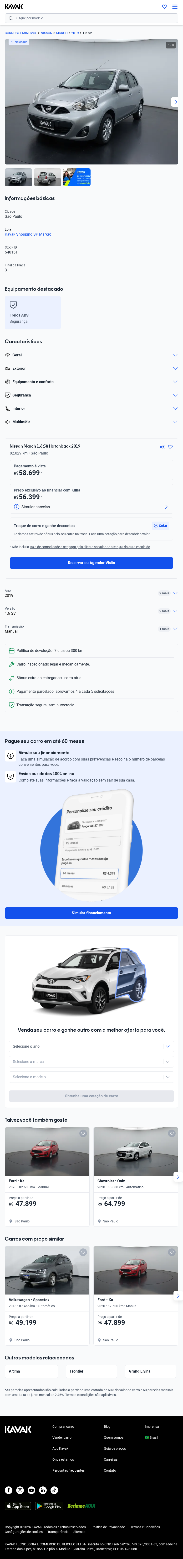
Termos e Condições (145, 1527)
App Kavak (60, 1448)
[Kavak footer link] (18, 1449)
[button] (160, 526)
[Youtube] (31, 1490)
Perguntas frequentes (68, 1470)
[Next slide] (176, 102)
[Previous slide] (7, 102)
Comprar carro (63, 1426)
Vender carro (61, 1437)
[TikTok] (54, 1490)
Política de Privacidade (109, 1527)
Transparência (58, 1532)
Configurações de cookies (24, 1532)
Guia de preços (115, 1448)
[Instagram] (20, 1490)
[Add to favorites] (83, 1133)
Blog (107, 1426)
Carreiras (110, 1459)
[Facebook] (8, 1490)
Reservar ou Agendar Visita (91, 562)
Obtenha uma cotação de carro (91, 1096)
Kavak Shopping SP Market (28, 234)
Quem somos (113, 1437)
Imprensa (152, 1426)
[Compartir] (162, 447)
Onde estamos (63, 1459)
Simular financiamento (91, 913)
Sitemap (79, 1532)
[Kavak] (11, 6)
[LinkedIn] (43, 1490)
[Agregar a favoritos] (170, 447)
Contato (110, 1470)
